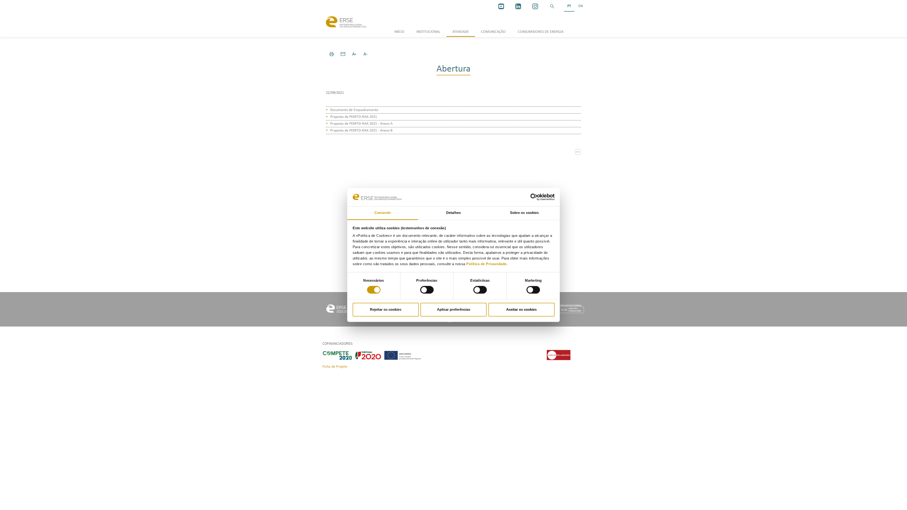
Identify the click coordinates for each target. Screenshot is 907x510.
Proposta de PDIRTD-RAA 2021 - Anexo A (361, 124)
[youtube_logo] (501, 6)
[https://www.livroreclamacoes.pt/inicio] (558, 355)
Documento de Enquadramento (354, 110)
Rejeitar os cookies (385, 309)
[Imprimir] (331, 54)
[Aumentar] (354, 54)
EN (580, 6)
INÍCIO (399, 32)
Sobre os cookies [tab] (524, 213)
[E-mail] (343, 54)
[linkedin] (518, 6)
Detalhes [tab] (453, 213)
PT (569, 6)
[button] (552, 6)
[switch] (427, 290)
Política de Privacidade (486, 264)
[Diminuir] (365, 54)
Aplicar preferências (453, 309)
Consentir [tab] (382, 213)
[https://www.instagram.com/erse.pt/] (535, 6)
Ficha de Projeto (334, 367)
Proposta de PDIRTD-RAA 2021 (353, 117)
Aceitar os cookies (521, 309)
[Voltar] (578, 152)
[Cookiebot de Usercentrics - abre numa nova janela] (534, 197)
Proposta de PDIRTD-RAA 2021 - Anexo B (361, 130)
